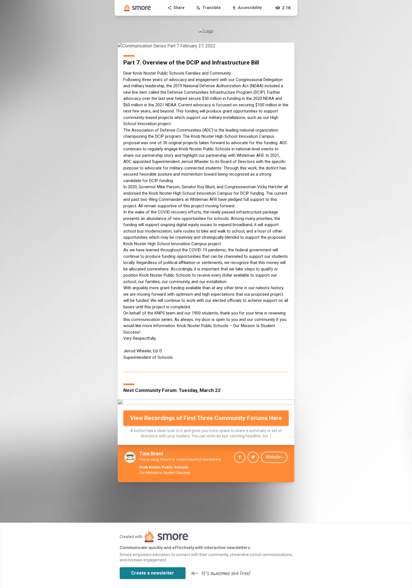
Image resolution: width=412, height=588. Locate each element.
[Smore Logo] (137, 7)
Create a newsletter (152, 573)
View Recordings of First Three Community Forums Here (206, 418)
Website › (274, 457)
